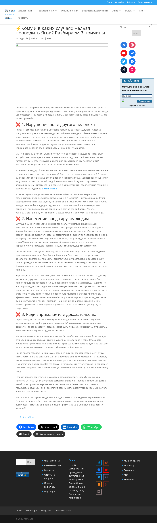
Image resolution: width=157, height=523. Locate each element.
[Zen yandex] (99, 491)
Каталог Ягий (24, 11)
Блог (141, 11)
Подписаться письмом (137, 105)
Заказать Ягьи (46, 11)
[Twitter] (124, 61)
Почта (109, 2)
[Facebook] (132, 61)
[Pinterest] (132, 70)
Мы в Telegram (132, 460)
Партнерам (50, 491)
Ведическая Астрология (95, 11)
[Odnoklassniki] (99, 484)
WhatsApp (119, 2)
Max (126, 474)
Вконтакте (129, 470)
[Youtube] (124, 53)
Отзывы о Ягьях (69, 11)
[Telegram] (124, 45)
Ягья (49, 38)
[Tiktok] (124, 70)
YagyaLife (23, 38)
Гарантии (49, 470)
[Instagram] (132, 45)
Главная (9, 11)
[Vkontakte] (132, 53)
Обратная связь (145, 2)
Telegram (131, 2)
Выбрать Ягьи (26, 417)
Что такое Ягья (52, 460)
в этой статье (49, 188)
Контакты (23, 18)
